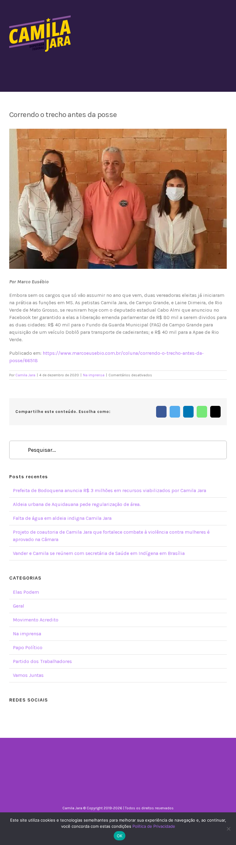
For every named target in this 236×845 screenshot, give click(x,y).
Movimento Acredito (35, 620)
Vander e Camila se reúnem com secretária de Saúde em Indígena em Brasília (99, 553)
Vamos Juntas (28, 675)
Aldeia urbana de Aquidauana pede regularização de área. (76, 504)
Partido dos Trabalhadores (42, 661)
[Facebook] (101, 713)
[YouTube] (126, 713)
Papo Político (27, 647)
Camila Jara (25, 375)
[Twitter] (118, 713)
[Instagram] (110, 713)
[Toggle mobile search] (213, 18)
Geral (18, 606)
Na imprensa (93, 375)
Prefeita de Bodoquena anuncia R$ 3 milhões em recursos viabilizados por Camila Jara (109, 490)
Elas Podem (26, 592)
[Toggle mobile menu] (224, 18)
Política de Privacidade (153, 826)
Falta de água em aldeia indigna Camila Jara (62, 518)
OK (120, 835)
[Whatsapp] (134, 713)
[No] (228, 829)
